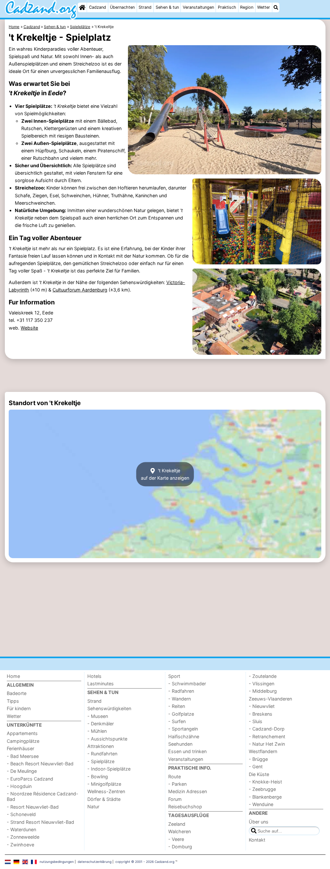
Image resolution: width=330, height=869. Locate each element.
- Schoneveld (21, 814)
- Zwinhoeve (20, 844)
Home (13, 676)
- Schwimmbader (187, 683)
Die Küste (259, 774)
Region (246, 7)
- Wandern (179, 698)
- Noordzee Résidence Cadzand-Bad (42, 796)
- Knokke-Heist (265, 781)
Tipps (13, 701)
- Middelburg (263, 691)
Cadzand (97, 7)
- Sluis (255, 721)
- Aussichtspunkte (107, 738)
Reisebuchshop (185, 806)
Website (29, 328)
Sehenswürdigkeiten (109, 708)
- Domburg (180, 846)
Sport (174, 676)
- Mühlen (97, 731)
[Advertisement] (165, 375)
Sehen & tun (167, 7)
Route (174, 776)
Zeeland (176, 824)
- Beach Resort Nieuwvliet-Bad (40, 763)
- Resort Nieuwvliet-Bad (33, 807)
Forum (175, 799)
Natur (93, 806)
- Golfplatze (181, 714)
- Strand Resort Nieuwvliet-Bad (40, 822)
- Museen (97, 716)
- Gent (256, 766)
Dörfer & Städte (104, 799)
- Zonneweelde (23, 837)
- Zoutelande (263, 676)
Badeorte (16, 693)
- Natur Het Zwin (267, 744)
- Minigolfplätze (104, 784)
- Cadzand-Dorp (267, 728)
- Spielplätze (100, 761)
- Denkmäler (100, 723)
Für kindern (19, 708)
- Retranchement (267, 736)
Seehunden (180, 744)
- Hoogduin (19, 786)
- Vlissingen (261, 683)
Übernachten (122, 7)
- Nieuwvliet (262, 706)
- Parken (177, 784)
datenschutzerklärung (95, 862)
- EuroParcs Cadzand (30, 779)
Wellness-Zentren (106, 791)
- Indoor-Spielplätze (109, 769)
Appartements (22, 733)
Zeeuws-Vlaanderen (270, 698)
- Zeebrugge (262, 789)
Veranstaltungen (198, 7)
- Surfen (177, 721)
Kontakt (257, 840)
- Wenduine (261, 804)
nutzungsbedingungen (57, 862)
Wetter (263, 7)
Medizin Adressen (187, 791)
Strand (145, 7)
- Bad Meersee (23, 756)
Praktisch (227, 7)
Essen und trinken (187, 751)
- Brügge (258, 759)
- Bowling (97, 776)
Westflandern (263, 751)
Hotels (94, 676)
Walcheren (179, 831)
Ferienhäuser (20, 748)
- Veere (176, 839)
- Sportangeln (183, 728)
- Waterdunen (21, 829)
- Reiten (176, 706)
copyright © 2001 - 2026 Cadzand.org (144, 862)
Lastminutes (100, 683)
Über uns (258, 821)
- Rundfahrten (102, 753)
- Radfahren (181, 691)
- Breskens (260, 714)
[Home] (82, 7)
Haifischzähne (183, 736)
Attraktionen (100, 746)
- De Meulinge (22, 771)
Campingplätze (23, 741)
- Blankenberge (265, 797)
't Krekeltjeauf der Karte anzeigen (165, 474)
